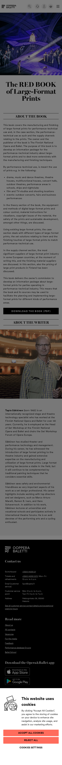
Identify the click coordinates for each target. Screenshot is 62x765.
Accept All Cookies (31, 732)
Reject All (31, 740)
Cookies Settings (31, 747)
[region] (31, 726)
